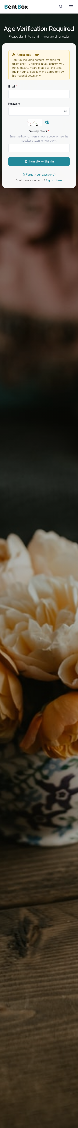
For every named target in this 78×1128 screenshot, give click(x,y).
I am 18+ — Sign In (41, 161)
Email (12, 86)
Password (14, 103)
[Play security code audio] (47, 122)
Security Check (39, 131)
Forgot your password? (41, 174)
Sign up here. (54, 180)
